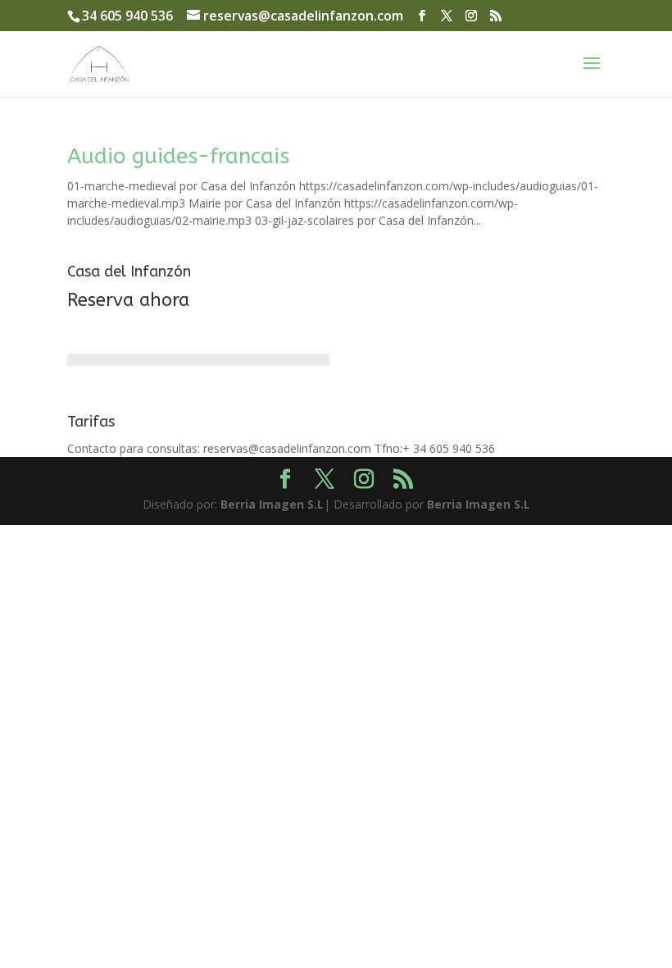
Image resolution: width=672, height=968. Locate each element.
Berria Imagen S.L (272, 504)
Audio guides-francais (178, 156)
